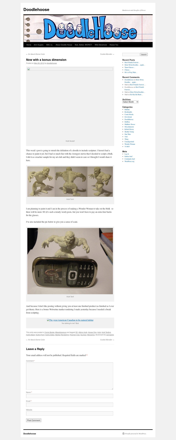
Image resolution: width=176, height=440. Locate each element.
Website (29, 410)
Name (29, 392)
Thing (126, 139)
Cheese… (128, 70)
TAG (126, 136)
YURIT (127, 146)
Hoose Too (114, 44)
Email (28, 401)
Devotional (128, 117)
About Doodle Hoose (64, 44)
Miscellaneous (60, 332)
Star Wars (128, 134)
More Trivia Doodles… (137, 92)
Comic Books (49, 332)
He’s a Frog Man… (131, 72)
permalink (110, 334)
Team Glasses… (130, 67)
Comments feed (130, 159)
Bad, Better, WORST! (83, 44)
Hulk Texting (106, 332)
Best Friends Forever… (132, 62)
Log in (127, 154)
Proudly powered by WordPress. (135, 433)
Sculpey (83, 334)
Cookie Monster (107, 54)
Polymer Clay (75, 334)
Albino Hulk (83, 332)
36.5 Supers (38, 44)
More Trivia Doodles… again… (135, 65)
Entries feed (128, 156)
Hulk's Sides (49, 334)
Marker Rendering (62, 334)
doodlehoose (52, 63)
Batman (127, 109)
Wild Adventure (101, 44)
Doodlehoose (36, 9)
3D (76, 332)
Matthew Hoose (130, 124)
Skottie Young (129, 132)
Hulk (99, 332)
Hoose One (92, 332)
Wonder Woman (130, 144)
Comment (30, 361)
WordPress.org (129, 161)
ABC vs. (49, 44)
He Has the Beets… (136, 94)
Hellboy (127, 122)
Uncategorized (129, 141)
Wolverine (91, 334)
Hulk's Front (40, 334)
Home (28, 44)
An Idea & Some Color (35, 54)
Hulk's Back (30, 334)
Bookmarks (128, 112)
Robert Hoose (129, 129)
